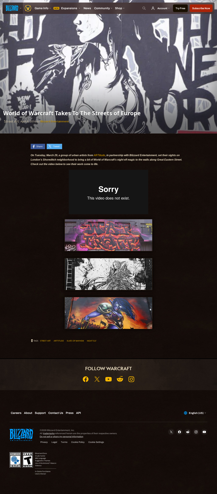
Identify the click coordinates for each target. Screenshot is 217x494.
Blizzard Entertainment (54, 121)
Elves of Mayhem (75, 340)
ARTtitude (99, 155)
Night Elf (91, 340)
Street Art (45, 340)
